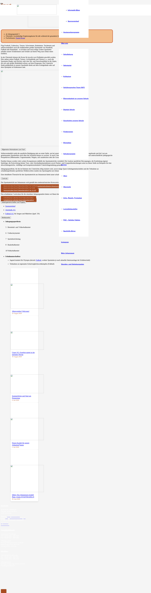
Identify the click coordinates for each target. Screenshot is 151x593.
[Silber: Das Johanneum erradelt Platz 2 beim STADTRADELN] (27, 491)
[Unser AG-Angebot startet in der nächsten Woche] (27, 349)
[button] (3, 591)
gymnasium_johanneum (16, 520)
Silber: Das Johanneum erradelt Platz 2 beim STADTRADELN (23, 496)
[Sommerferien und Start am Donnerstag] (27, 393)
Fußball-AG (9, 214)
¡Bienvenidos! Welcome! (20, 311)
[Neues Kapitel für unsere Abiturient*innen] (27, 439)
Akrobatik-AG (10, 210)
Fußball (38, 260)
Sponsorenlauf (10, 206)
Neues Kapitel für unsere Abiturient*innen (20, 444)
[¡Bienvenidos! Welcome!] (27, 308)
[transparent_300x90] (37, 14)
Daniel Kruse (20, 38)
